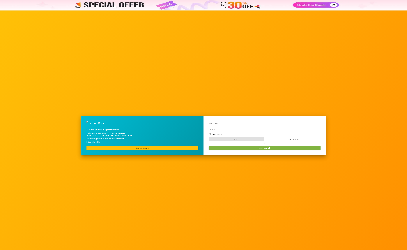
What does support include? (95, 139)
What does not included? (116, 139)
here (100, 142)
